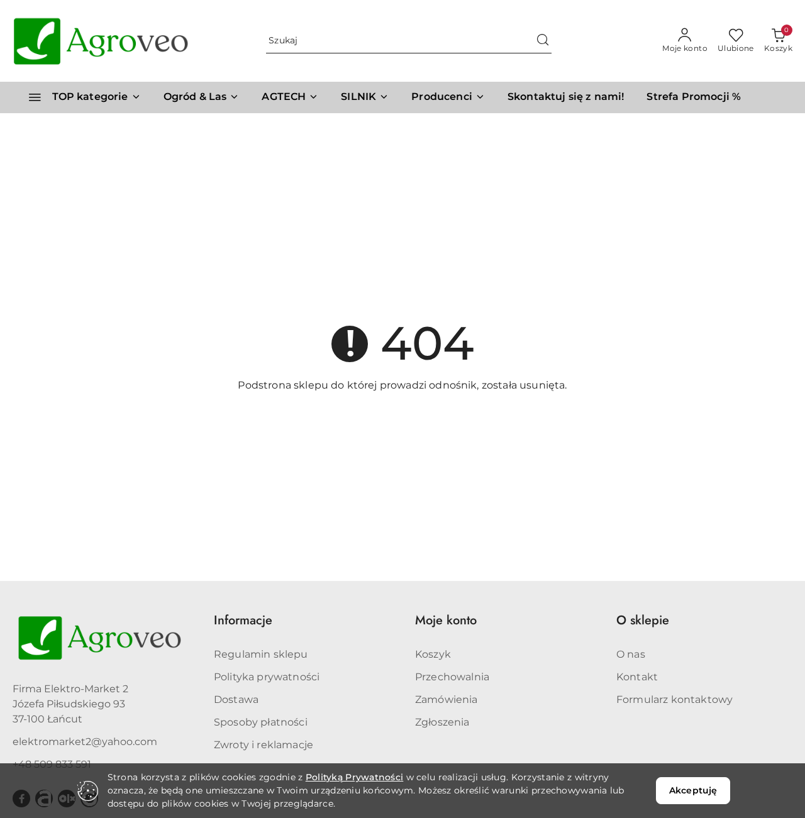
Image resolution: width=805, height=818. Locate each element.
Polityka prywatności (266, 677)
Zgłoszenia (442, 722)
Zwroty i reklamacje (263, 745)
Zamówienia (446, 699)
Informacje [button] (243, 620)
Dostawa (236, 699)
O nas (630, 654)
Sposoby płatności (261, 722)
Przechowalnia (452, 677)
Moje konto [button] (446, 620)
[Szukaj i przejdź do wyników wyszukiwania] (543, 40)
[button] (448, 97)
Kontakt (637, 677)
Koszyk (433, 654)
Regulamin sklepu (261, 654)
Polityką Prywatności (355, 777)
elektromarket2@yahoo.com (85, 742)
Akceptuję (693, 790)
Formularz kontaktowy (674, 699)
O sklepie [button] (642, 620)
